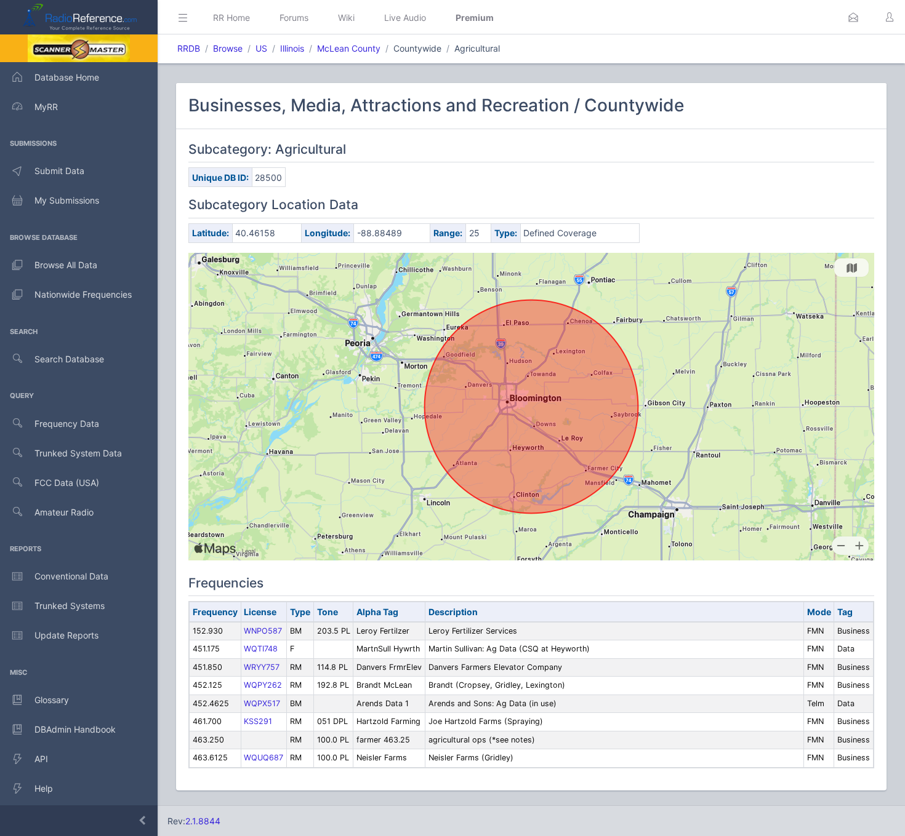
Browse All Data (65, 265)
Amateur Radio (64, 512)
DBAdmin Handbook (75, 729)
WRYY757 (262, 667)
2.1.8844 (202, 821)
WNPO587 (263, 630)
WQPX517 (262, 703)
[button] (853, 17)
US (261, 48)
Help (43, 788)
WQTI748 (261, 648)
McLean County (348, 48)
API (41, 759)
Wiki (346, 17)
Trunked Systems (69, 605)
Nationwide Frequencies (83, 294)
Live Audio (405, 17)
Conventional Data (71, 576)
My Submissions (66, 200)
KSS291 (258, 721)
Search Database (69, 359)
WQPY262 (263, 685)
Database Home (66, 77)
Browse (228, 48)
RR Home (231, 17)
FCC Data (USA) (66, 482)
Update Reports (66, 635)
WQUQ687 (263, 757)
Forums (294, 17)
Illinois (292, 48)
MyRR (46, 107)
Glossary (51, 700)
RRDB (188, 48)
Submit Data (59, 170)
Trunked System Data (78, 453)
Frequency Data (66, 423)
